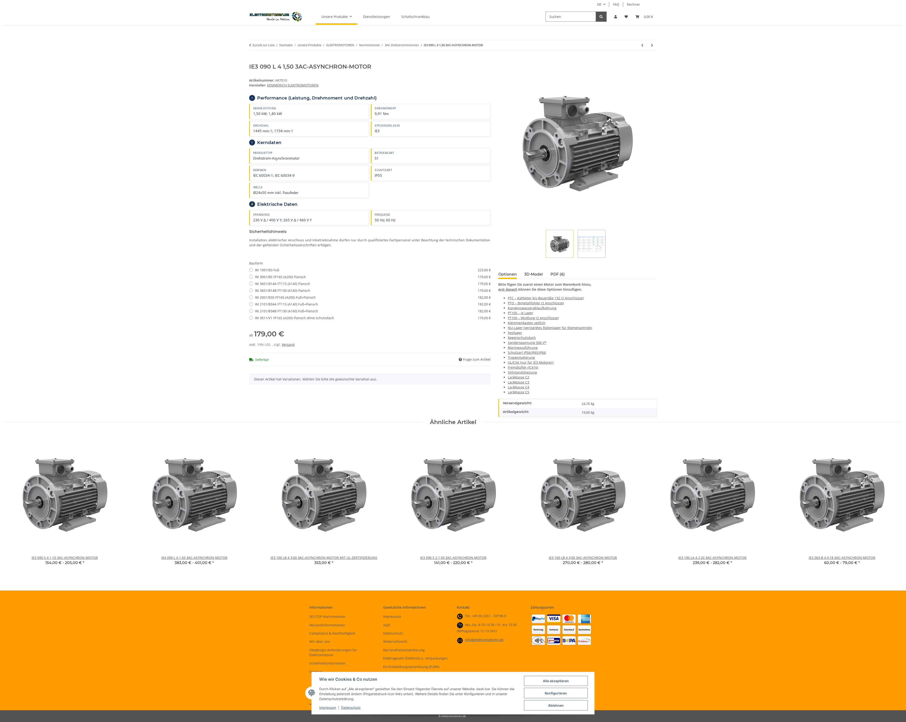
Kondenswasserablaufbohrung (532, 308)
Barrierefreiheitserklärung (404, 650)
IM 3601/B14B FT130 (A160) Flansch (373, 290)
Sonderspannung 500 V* (527, 342)
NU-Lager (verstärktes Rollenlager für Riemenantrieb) (550, 328)
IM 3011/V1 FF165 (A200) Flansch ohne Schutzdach (373, 318)
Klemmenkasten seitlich (526, 323)
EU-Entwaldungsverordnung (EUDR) (411, 666)
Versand (288, 344)
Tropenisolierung (521, 357)
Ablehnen (556, 705)
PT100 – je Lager (520, 313)
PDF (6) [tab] (557, 274)
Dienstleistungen (376, 16)
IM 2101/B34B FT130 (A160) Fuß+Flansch (373, 311)
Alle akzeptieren (556, 681)
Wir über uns (319, 641)
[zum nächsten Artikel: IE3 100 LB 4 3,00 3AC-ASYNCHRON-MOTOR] (652, 45)
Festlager (515, 332)
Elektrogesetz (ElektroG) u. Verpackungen (415, 658)
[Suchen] (601, 17)
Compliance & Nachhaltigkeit (332, 633)
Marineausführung (523, 347)
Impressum (327, 707)
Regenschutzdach (522, 337)
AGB (386, 625)
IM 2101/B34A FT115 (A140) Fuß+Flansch (373, 304)
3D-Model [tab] (533, 274)
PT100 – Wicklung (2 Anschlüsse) (533, 318)
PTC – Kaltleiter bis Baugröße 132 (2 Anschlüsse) (546, 298)
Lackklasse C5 (518, 392)
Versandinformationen (327, 625)
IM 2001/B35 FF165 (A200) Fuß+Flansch (373, 297)
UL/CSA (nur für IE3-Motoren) (531, 362)
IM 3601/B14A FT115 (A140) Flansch (373, 283)
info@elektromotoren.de (484, 639)
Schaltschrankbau (415, 16)
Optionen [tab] (507, 274)
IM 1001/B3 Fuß (373, 270)
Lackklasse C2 (518, 377)
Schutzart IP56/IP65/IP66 (527, 352)
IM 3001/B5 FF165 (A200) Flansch (373, 277)
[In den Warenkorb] (253, 60)
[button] (615, 16)
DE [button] (599, 4)
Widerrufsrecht (395, 641)
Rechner (633, 4)
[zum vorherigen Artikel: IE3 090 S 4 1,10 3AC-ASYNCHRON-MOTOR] (642, 45)
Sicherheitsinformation (327, 663)
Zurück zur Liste (263, 45)
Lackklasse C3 (518, 382)
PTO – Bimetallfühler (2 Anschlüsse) (536, 303)
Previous (12, 502)
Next (894, 502)
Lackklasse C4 (518, 387)
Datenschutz (351, 707)
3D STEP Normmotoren (327, 616)
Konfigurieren (556, 693)
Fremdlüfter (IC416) (523, 367)
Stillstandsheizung (522, 372)
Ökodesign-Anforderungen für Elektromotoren (333, 652)
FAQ (616, 4)
